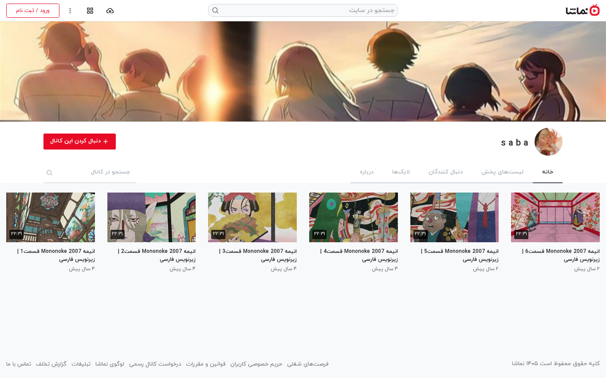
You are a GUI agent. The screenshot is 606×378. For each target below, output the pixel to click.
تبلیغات (81, 364)
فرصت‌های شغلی (307, 364)
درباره (367, 172)
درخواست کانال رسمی (155, 364)
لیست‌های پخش (502, 172)
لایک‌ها (401, 172)
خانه (547, 172)
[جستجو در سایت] (215, 10)
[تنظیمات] (70, 11)
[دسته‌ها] (90, 11)
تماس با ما (18, 364)
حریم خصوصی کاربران (256, 364)
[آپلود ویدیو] (110, 11)
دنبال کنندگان (446, 172)
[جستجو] (49, 172)
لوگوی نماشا (109, 364)
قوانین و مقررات (205, 364)
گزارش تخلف (51, 364)
